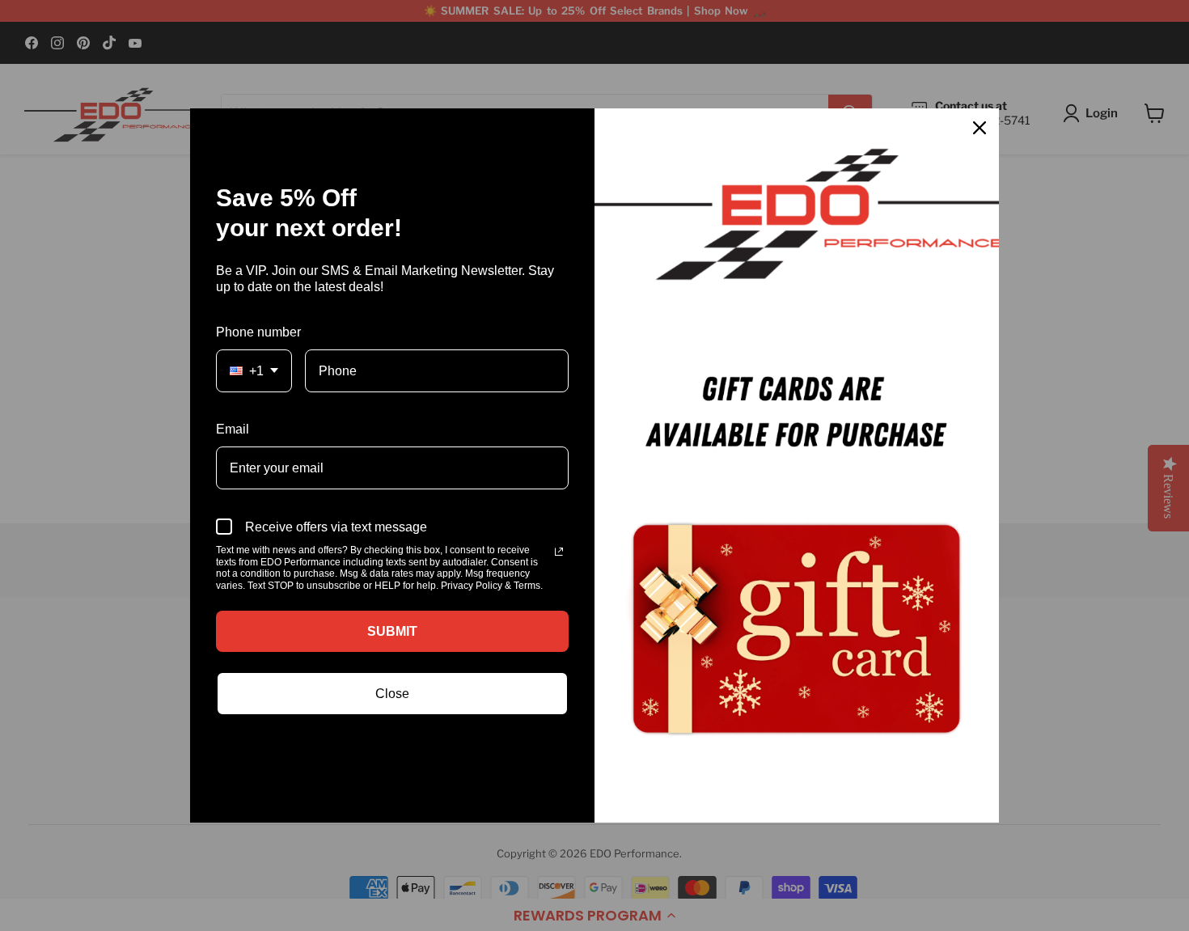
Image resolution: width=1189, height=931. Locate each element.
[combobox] (254, 370)
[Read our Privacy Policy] (559, 551)
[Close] (979, 127)
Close (392, 693)
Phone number (258, 332)
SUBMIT (392, 631)
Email (232, 429)
